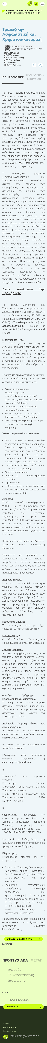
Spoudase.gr (21, 1037)
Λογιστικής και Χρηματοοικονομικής (23, 13)
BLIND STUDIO (24, 1035)
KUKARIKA (13, 1037)
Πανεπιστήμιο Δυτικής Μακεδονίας (24, 11)
